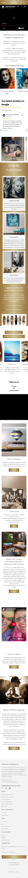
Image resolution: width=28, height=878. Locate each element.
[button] (1, 130)
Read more (5, 130)
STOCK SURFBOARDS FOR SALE (14, 305)
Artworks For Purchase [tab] (14, 332)
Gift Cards (4, 806)
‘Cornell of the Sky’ (21, 91)
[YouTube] (10, 788)
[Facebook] (2, 788)
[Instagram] (6, 788)
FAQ (3, 824)
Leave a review (7, 110)
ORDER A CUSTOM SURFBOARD (14, 309)
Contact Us (4, 821)
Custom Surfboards (7, 801)
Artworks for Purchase (7, 794)
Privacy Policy (5, 829)
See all (14, 526)
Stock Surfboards (6, 799)
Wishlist (3, 837)
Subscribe (14, 857)
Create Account (6, 840)
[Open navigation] (2, 2)
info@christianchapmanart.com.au (11, 785)
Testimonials (5, 815)
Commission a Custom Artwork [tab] (14, 336)
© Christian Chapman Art (14, 862)
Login (3, 835)
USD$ (4, 2)
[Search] (21, 2)
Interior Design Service (7, 804)
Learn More (14, 748)
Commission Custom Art (8, 797)
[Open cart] (26, 2)
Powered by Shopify (14, 864)
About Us (4, 813)
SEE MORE (14, 667)
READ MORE (14, 470)
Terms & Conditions (7, 826)
